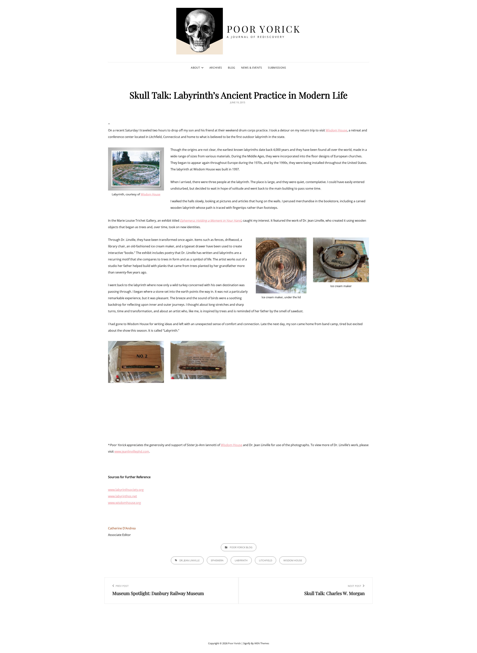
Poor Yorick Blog (241, 547)
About (195, 67)
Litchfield (265, 560)
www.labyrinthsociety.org (126, 490)
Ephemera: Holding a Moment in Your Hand (210, 220)
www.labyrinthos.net (122, 496)
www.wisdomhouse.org (124, 503)
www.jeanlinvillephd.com (131, 451)
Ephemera (217, 560)
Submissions (277, 67)
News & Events (251, 67)
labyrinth (241, 560)
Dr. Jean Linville (189, 560)
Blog (231, 67)
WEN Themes (261, 643)
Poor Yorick (264, 29)
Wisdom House (336, 130)
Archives (215, 67)
